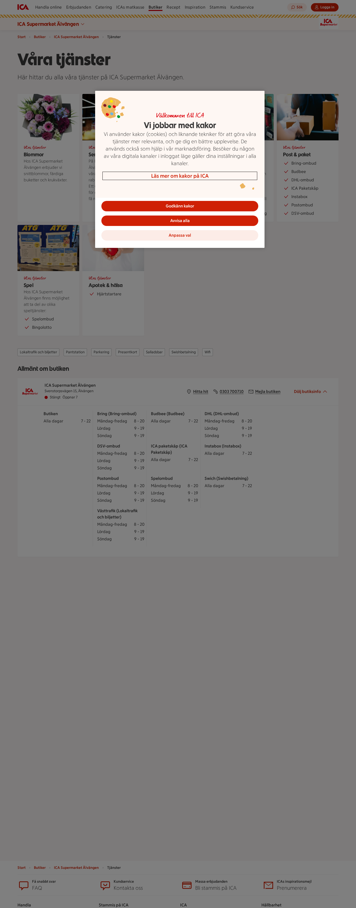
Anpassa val (180, 235)
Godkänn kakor (180, 206)
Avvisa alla (180, 220)
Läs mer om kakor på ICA (180, 176)
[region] (180, 169)
